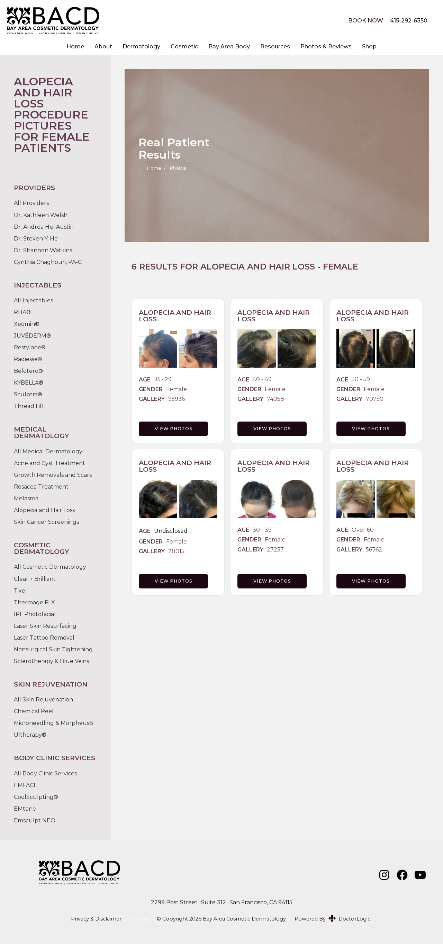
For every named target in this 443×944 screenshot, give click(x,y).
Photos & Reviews (326, 46)
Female (176, 389)
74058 (275, 399)
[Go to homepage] (169, 20)
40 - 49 (262, 379)
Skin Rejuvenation (47, 700)
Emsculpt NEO (34, 820)
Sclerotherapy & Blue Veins (51, 661)
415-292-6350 (408, 20)
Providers (35, 203)
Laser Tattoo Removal (44, 637)
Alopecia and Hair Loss (257, 267)
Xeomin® (26, 324)
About (103, 46)
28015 (176, 551)
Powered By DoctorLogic (332, 919)
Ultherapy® (30, 734)
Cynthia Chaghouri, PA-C (48, 262)
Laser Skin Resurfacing (45, 626)
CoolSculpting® (36, 797)
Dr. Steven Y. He (36, 238)
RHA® (22, 312)
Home (75, 46)
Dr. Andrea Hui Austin (44, 227)
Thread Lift (29, 406)
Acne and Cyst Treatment (49, 463)
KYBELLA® (28, 382)
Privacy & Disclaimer (96, 919)
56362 (374, 550)
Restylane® (30, 347)
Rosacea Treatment (41, 486)
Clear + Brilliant (35, 579)
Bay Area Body (229, 46)
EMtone (25, 808)
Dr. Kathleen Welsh (40, 215)
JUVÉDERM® (32, 335)
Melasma (26, 498)
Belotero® (28, 371)
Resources (275, 46)
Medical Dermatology (52, 452)
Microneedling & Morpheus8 (53, 723)
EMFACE (25, 785)
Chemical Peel (34, 711)
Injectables (37, 301)
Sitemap (139, 919)
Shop (369, 46)
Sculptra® (28, 394)
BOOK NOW (365, 20)
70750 (374, 399)
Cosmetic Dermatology (54, 567)
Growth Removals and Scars (53, 475)
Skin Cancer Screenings (46, 522)
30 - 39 (262, 530)
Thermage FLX (34, 602)
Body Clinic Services (49, 774)
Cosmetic (184, 46)
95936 (176, 399)
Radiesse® (28, 359)
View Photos (173, 428)
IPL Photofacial (35, 614)
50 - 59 (361, 379)
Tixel (20, 590)
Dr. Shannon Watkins (43, 250)
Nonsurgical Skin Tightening (53, 649)
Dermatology (141, 46)
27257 (275, 550)
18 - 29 (163, 379)
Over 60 (363, 530)
